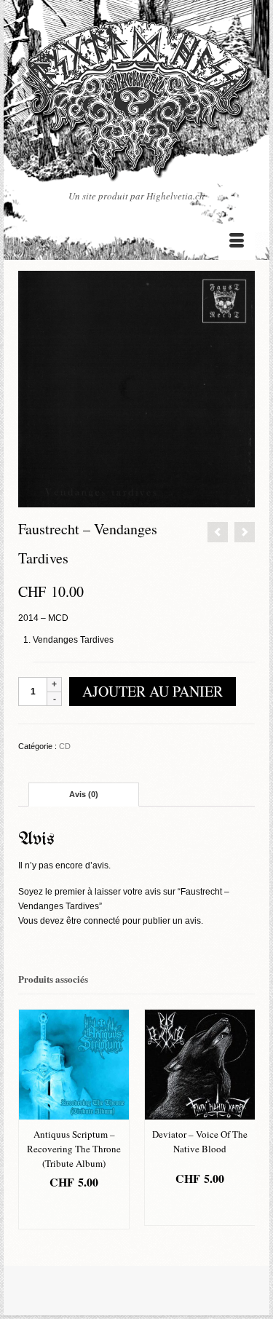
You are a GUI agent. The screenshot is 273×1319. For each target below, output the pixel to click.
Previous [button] (31, 1126)
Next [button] (242, 1126)
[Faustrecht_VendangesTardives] (136, 388)
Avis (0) (83, 794)
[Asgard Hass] (136, 103)
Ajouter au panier (152, 691)
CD (65, 746)
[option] (74, 1119)
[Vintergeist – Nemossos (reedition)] (217, 532)
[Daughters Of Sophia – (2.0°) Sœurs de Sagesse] (244, 532)
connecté (102, 921)
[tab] (83, 795)
